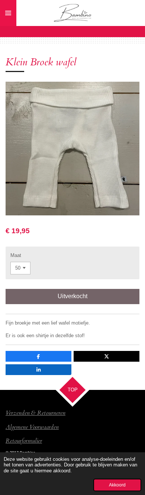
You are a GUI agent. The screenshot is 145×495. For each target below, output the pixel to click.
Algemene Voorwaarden (32, 427)
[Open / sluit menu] (8, 13)
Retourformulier (24, 441)
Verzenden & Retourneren (35, 413)
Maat (15, 255)
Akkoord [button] (117, 484)
